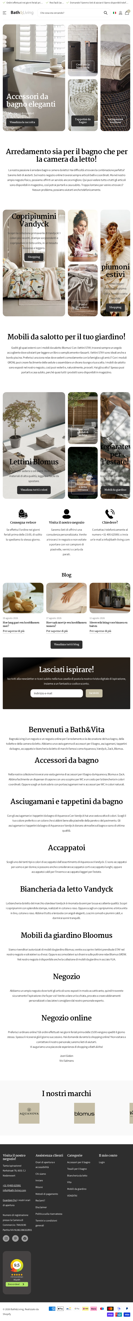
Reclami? (40, 1200)
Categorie (74, 1155)
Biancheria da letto (77, 1175)
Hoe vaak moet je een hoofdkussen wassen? (66, 624)
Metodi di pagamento (47, 1193)
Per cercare (105, 12)
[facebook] (24, 1238)
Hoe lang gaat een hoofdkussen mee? (21, 624)
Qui (15, 1200)
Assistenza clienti (5, 12)
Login (102, 1162)
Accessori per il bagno (78, 1162)
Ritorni (39, 1187)
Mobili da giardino (76, 1188)
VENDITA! (72, 1195)
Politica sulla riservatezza (49, 1213)
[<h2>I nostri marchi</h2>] (29, 1113)
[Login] (120, 13)
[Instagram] (6, 1238)
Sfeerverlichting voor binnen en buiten (108, 624)
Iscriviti (94, 693)
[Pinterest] (15, 1238)
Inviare (39, 1180)
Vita (69, 1182)
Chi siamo (41, 1173)
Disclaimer (41, 1207)
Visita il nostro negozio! (14, 1157)
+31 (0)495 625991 (12, 1185)
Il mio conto (108, 1155)
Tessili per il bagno (77, 1168)
